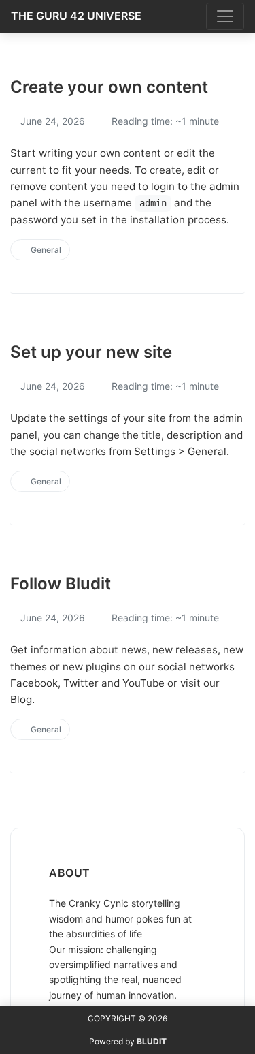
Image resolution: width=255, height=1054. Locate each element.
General (46, 250)
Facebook (34, 683)
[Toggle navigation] (225, 16)
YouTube (143, 683)
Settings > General (180, 451)
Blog (21, 699)
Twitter (81, 683)
